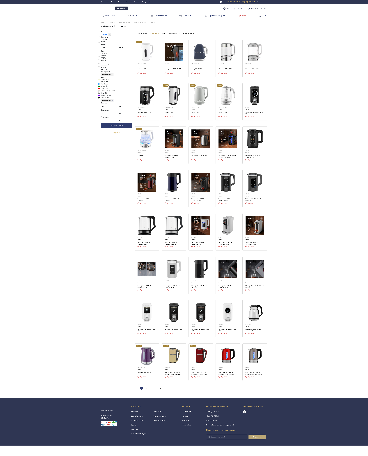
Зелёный (104, 86)
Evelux (104, 53)
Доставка (121, 2)
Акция (103, 42)
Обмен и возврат (159, 420)
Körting (104, 60)
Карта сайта (186, 425)
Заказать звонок (262, 2)
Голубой (104, 84)
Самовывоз (157, 412)
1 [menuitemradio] (141, 388)
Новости (113, 2)
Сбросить (104, 34)
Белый (104, 81)
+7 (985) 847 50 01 (248, 2)
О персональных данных (140, 434)
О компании (104, 2)
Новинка (104, 39)
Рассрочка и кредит (159, 416)
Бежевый (105, 79)
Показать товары (116, 125)
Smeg (104, 69)
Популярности (154, 33)
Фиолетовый (106, 95)
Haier (103, 56)
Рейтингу (164, 33)
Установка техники (137, 420)
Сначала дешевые (175, 33)
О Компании (186, 412)
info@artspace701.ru (213, 420)
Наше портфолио (155, 2)
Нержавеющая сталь (109, 91)
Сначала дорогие (188, 33)
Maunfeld (105, 65)
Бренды (144, 2)
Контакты (137, 2)
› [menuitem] (160, 388)
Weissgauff (105, 72)
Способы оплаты (137, 416)
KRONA (104, 58)
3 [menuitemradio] (151, 388)
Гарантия (129, 2)
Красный (104, 88)
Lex (103, 62)
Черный (105, 98)
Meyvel (104, 67)
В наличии (104, 37)
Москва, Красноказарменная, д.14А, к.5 (220, 425)
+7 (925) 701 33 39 (233, 2)
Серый (104, 93)
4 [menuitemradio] (155, 388)
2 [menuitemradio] (146, 388)
